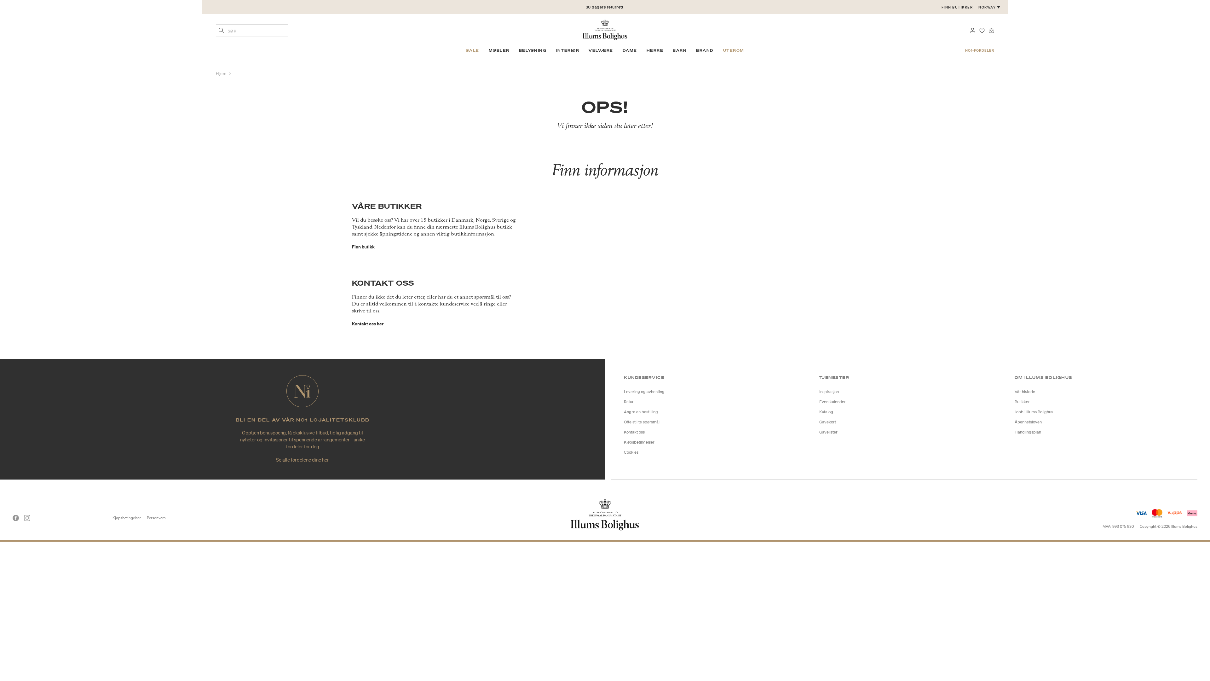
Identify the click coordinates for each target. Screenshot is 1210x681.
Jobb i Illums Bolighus (1034, 412)
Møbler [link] (499, 50)
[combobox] (252, 30)
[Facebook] (16, 518)
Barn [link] (680, 50)
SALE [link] (472, 50)
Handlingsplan (1028, 432)
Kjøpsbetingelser (126, 518)
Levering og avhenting (644, 391)
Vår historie (1025, 391)
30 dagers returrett (605, 7)
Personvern (156, 518)
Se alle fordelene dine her (302, 460)
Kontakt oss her (367, 323)
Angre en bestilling (641, 412)
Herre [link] (655, 50)
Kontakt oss (634, 432)
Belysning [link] (533, 50)
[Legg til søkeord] (221, 31)
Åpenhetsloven (1028, 422)
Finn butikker (957, 7)
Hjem (222, 73)
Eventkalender (832, 402)
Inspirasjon (829, 391)
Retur (629, 402)
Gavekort (827, 422)
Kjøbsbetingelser (639, 442)
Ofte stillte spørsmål (642, 422)
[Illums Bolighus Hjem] (605, 29)
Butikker (1022, 402)
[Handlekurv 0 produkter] (991, 30)
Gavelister (828, 432)
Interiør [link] (567, 50)
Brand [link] (705, 50)
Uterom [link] (733, 50)
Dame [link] (630, 50)
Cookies (631, 452)
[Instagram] (27, 518)
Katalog (826, 412)
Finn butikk (363, 246)
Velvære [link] (601, 50)
